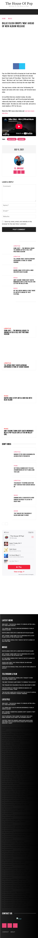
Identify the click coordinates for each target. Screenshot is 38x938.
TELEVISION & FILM (9, 673)
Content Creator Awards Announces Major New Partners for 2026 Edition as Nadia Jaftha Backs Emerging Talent (17, 722)
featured (21, 139)
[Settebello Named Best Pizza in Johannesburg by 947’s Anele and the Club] (7, 469)
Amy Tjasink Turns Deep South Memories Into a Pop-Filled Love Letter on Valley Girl (24, 281)
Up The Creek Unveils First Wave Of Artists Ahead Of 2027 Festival (24, 292)
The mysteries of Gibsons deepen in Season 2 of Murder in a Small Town (17, 688)
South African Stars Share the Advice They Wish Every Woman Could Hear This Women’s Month (17, 717)
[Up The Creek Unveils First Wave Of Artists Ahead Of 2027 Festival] (7, 291)
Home (4, 18)
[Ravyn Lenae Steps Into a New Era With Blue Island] (7, 270)
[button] (35, 12)
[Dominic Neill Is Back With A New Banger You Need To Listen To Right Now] (7, 498)
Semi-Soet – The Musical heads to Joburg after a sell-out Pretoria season (23, 250)
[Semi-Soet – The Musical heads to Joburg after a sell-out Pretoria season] (7, 249)
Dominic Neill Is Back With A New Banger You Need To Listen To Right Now (24, 499)
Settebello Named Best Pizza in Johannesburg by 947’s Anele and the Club (24, 470)
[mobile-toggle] (3, 12)
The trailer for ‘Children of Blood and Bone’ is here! (23, 514)
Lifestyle (16, 246)
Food (15, 465)
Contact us (7, 913)
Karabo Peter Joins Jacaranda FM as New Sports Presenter (24, 455)
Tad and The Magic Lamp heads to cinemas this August (19, 682)
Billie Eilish (11, 139)
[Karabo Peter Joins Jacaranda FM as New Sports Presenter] (7, 454)
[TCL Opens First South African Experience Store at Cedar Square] (7, 259)
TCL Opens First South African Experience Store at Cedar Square (24, 260)
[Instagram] (19, 172)
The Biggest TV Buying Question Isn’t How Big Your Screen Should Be (24, 485)
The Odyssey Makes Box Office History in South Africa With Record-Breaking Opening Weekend (19, 693)
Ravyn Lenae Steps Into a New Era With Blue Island (23, 271)
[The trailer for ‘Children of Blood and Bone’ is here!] (7, 513)
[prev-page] (3, 523)
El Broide (19, 168)
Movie (16, 511)
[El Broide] (19, 160)
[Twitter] (22, 66)
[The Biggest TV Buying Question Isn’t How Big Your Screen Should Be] (7, 483)
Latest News (7, 620)
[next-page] (6, 523)
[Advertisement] (19, 592)
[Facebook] (16, 66)
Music (10, 18)
